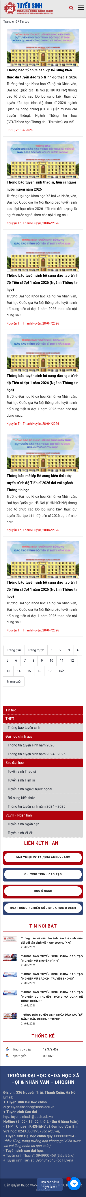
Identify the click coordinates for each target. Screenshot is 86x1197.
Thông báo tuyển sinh (24, 728)
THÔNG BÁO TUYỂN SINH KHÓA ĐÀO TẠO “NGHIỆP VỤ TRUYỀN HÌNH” (52, 958)
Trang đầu (14, 650)
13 (8, 671)
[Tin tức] (28, 11)
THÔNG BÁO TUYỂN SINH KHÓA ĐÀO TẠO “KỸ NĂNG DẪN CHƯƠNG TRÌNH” (52, 1017)
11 (62, 660)
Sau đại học (15, 763)
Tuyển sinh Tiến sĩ (21, 780)
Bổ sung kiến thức (21, 798)
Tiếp (61, 671)
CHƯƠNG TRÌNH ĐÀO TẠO (43, 874)
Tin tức (24, 21)
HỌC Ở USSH (43, 891)
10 (51, 660)
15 (29, 671)
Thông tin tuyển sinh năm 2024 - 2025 (36, 754)
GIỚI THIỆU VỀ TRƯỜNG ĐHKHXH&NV (43, 857)
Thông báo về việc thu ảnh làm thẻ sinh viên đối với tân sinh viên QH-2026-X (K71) (52, 940)
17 (50, 671)
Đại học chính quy (19, 736)
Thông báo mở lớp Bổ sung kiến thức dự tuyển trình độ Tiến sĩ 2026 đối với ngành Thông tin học (40, 483)
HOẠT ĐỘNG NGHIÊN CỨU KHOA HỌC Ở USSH (43, 907)
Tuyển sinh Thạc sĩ (22, 771)
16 (39, 671)
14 (19, 671)
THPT (10, 719)
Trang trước (36, 650)
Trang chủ (10, 21)
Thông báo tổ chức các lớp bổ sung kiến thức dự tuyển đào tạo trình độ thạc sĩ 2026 (42, 73)
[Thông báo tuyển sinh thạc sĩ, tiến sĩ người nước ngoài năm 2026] (43, 141)
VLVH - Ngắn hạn (19, 815)
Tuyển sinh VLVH (20, 833)
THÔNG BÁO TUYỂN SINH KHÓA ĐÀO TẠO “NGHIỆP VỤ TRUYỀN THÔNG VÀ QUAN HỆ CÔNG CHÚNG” (52, 997)
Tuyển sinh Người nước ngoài (30, 789)
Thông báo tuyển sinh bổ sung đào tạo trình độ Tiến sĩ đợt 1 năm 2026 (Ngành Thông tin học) (42, 282)
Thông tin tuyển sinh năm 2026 (31, 745)
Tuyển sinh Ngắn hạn (23, 824)
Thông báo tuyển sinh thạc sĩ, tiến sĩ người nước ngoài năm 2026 (41, 185)
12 (72, 660)
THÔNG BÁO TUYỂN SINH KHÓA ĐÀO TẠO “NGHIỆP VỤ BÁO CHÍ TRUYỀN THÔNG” (52, 976)
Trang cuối (14, 681)
